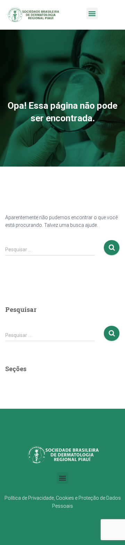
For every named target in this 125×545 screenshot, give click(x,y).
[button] (92, 13)
